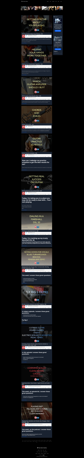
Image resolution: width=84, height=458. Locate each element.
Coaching (53, 1)
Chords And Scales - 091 (28, 124)
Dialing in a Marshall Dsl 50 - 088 (30, 231)
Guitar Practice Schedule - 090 (29, 153)
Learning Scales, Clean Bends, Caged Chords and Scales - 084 (36, 383)
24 (27, 441)
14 (41, 440)
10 (34, 440)
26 (30, 441)
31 (38, 441)
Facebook (42, 453)
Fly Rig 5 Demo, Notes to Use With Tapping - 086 (34, 304)
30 (36, 441)
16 (44, 440)
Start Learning (58, 30)
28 (33, 441)
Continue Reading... (24, 103)
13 (39, 440)
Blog (56, 1)
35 (44, 441)
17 (45, 440)
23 (25, 441)
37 (47, 441)
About (58, 1)
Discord (47, 453)
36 (46, 441)
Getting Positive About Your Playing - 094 (32, 34)
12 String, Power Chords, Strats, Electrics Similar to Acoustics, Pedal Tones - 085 (35, 344)
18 (47, 440)
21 (22, 441)
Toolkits (48, 1)
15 (42, 440)
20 (50, 440)
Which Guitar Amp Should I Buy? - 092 (31, 96)
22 (24, 441)
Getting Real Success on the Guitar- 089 (32, 190)
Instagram (45, 453)
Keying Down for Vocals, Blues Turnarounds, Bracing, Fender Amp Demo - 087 (35, 267)
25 (28, 441)
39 (50, 441)
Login (61, 1)
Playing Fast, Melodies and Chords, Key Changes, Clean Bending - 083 (36, 421)
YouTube (36, 453)
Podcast (39, 453)
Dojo (50, 1)
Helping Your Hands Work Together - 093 (32, 64)
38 (49, 441)
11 (36, 440)
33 (41, 441)
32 (39, 441)
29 (35, 441)
